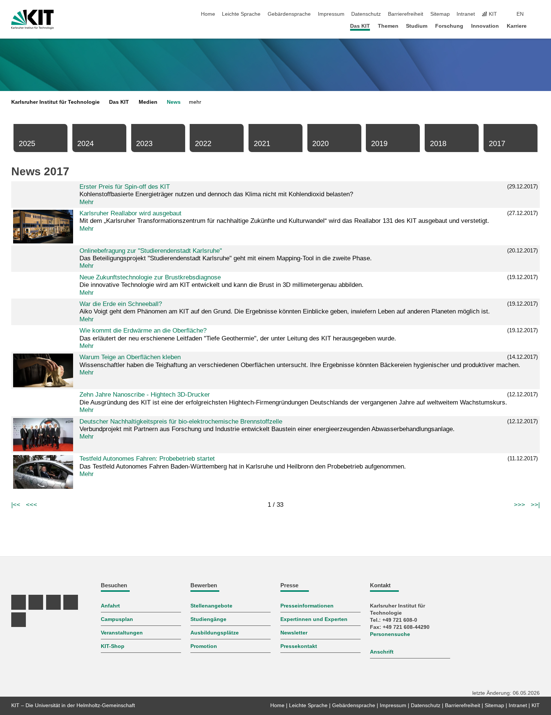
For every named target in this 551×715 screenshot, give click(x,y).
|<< (15, 504)
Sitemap (440, 14)
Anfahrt (110, 606)
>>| (535, 504)
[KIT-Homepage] (32, 19)
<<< (31, 504)
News (174, 102)
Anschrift (382, 652)
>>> (519, 504)
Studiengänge (208, 619)
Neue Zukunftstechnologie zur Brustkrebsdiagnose (150, 277)
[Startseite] (537, 25)
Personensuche (390, 634)
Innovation (485, 26)
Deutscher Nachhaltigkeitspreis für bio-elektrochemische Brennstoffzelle (180, 421)
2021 (262, 143)
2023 (144, 143)
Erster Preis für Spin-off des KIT (124, 186)
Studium (416, 26)
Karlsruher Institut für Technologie (55, 102)
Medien (148, 102)
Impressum (331, 14)
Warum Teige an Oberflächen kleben (130, 357)
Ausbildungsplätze (214, 633)
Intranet (466, 14)
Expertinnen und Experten (313, 619)
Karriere (517, 26)
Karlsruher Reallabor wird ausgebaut (130, 213)
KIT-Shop (112, 646)
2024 (85, 143)
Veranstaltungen (122, 633)
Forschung (449, 26)
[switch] (537, 14)
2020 (320, 143)
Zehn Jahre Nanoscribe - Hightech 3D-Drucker (144, 394)
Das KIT (360, 26)
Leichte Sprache (241, 14)
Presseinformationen (307, 606)
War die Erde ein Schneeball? (120, 303)
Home (208, 14)
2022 (203, 143)
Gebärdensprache (289, 14)
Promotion (203, 646)
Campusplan (117, 619)
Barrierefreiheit (405, 14)
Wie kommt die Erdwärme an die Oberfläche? (143, 330)
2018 (438, 143)
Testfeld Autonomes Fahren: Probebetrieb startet (147, 458)
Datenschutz (366, 14)
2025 (27, 143)
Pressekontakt (298, 646)
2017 (497, 143)
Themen (388, 26)
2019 (379, 143)
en (520, 14)
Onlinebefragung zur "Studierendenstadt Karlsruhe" (150, 250)
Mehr (86, 202)
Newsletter (293, 633)
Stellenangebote (211, 606)
